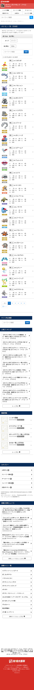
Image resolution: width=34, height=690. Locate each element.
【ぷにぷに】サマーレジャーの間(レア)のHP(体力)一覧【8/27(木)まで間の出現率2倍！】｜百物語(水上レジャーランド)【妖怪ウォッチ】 (16, 510)
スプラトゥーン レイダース (10, 570)
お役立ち (17, 13)
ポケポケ (4, 589)
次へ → (4, 306)
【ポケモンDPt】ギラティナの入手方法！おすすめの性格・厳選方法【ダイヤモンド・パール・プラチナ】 (15, 392)
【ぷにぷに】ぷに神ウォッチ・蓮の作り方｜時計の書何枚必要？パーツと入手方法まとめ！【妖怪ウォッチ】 (15, 519)
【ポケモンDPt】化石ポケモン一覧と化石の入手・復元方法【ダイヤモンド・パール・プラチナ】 (15, 364)
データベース (28, 10)
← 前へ (5, 303)
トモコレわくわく (7, 578)
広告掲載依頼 (14, 669)
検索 (31, 17)
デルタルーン (6, 604)
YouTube (14, 670)
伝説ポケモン (5, 13)
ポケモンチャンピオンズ (9, 585)
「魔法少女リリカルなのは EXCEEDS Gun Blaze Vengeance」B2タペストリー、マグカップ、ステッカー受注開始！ (16, 552)
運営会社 (26, 667)
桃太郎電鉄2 (5, 608)
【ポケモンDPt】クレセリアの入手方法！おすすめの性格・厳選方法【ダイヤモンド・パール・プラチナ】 (15, 384)
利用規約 (25, 665)
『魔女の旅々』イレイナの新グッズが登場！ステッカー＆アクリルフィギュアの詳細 (15, 544)
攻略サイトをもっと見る (16, 616)
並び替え (6, 46)
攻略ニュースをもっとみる (16, 558)
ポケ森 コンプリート (8, 612)
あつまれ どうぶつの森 (8, 600)
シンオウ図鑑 (5, 10)
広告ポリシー (19, 667)
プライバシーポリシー (9, 667)
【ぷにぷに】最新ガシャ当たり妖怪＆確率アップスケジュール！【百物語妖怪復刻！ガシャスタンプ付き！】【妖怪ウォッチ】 (15, 528)
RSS (19, 670)
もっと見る (15, 406)
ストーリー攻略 (17, 10)
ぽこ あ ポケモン (7, 574)
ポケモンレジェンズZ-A (9, 582)
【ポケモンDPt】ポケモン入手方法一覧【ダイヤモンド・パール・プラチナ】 (14, 343)
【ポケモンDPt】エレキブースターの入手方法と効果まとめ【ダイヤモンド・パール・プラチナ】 (15, 399)
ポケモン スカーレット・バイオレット (13, 593)
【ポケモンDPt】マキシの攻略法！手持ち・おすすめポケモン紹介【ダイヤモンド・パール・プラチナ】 (15, 371)
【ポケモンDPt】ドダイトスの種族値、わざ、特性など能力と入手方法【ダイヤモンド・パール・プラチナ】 (14, 336)
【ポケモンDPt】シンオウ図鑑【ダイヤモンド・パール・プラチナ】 (14, 378)
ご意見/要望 (19, 665)
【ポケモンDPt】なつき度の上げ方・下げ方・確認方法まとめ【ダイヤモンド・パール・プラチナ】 (14, 357)
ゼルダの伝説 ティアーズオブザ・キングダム (15, 597)
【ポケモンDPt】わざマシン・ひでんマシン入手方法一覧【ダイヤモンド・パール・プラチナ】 (15, 349)
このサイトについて (10, 665)
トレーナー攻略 (28, 13)
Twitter (27, 669)
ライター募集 (6, 669)
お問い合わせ (21, 669)
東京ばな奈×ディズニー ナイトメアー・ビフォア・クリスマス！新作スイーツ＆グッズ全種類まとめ (15, 536)
